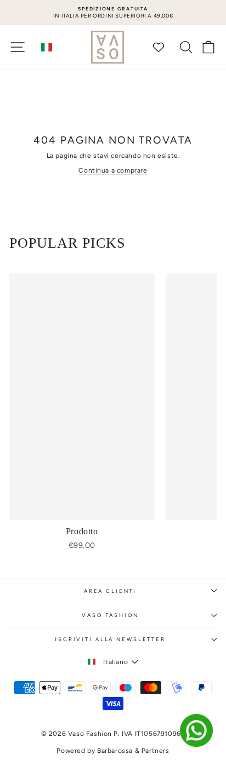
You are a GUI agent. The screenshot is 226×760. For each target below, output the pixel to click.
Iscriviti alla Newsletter (110, 639)
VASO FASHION (110, 615)
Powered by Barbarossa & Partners (112, 751)
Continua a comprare (112, 170)
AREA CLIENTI (110, 591)
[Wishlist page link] (164, 47)
